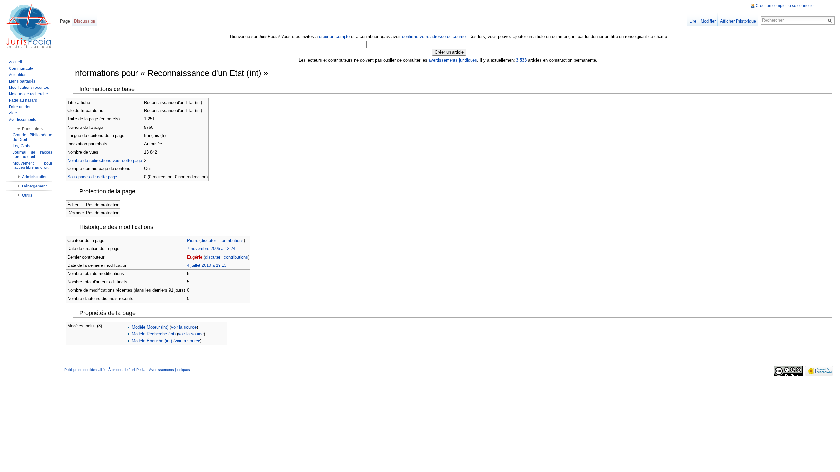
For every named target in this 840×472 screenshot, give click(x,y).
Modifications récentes (29, 87)
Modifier (708, 21)
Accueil (15, 62)
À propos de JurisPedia (126, 370)
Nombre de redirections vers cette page (104, 160)
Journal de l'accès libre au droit (32, 154)
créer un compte (334, 36)
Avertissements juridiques (169, 370)
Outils (27, 195)
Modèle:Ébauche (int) (152, 340)
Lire (692, 21)
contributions (232, 240)
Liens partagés (22, 81)
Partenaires (32, 129)
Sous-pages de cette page (92, 176)
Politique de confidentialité (84, 370)
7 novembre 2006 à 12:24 (211, 248)
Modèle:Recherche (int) (154, 333)
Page (65, 21)
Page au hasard (23, 100)
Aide (13, 113)
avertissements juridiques (453, 60)
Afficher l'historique (738, 21)
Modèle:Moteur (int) (150, 327)
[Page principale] (29, 26)
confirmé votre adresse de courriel (434, 36)
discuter (208, 240)
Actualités (17, 74)
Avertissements (22, 119)
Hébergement (34, 186)
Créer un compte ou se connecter (785, 5)
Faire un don (20, 107)
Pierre (192, 240)
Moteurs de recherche (28, 94)
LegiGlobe (22, 146)
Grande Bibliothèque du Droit (32, 137)
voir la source (184, 327)
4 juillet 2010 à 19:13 (206, 265)
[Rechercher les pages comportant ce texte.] (830, 20)
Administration (35, 177)
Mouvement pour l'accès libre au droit (32, 165)
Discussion (84, 21)
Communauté (21, 68)
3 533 (521, 60)
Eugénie (194, 257)
